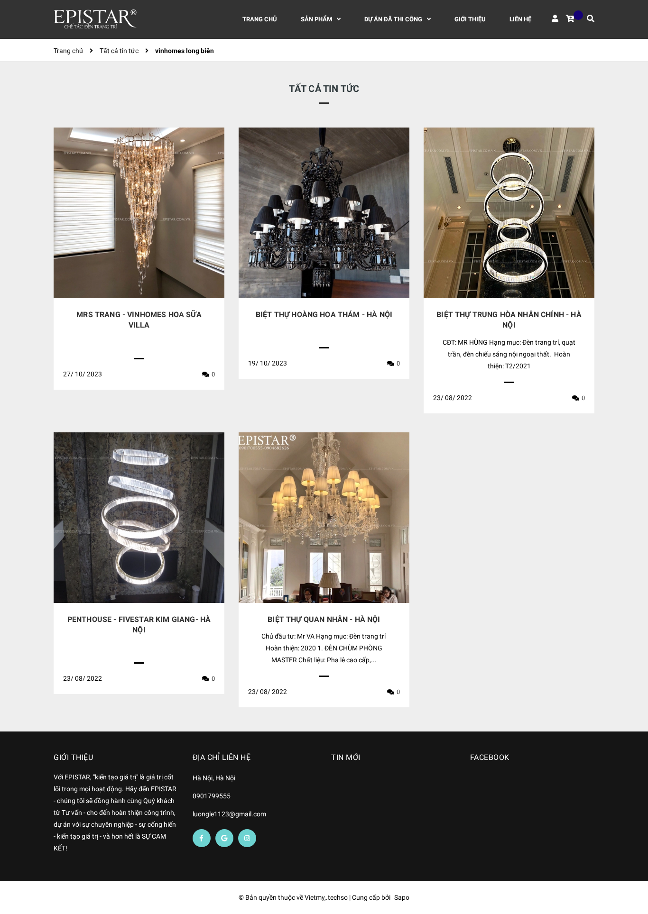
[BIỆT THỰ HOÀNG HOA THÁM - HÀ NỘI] (324, 213)
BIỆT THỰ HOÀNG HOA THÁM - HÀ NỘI (324, 314)
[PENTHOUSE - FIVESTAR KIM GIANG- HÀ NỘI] (139, 517)
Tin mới (346, 757)
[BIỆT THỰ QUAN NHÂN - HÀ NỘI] (324, 517)
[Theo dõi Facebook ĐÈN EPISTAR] (202, 838)
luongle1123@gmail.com (229, 814)
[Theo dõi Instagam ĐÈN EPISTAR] (247, 838)
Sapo (401, 897)
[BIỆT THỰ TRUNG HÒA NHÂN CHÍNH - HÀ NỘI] (509, 213)
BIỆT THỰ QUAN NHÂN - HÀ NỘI (324, 619)
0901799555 (212, 796)
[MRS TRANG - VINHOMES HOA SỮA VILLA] (139, 213)
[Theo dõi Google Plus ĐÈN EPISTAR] (224, 838)
